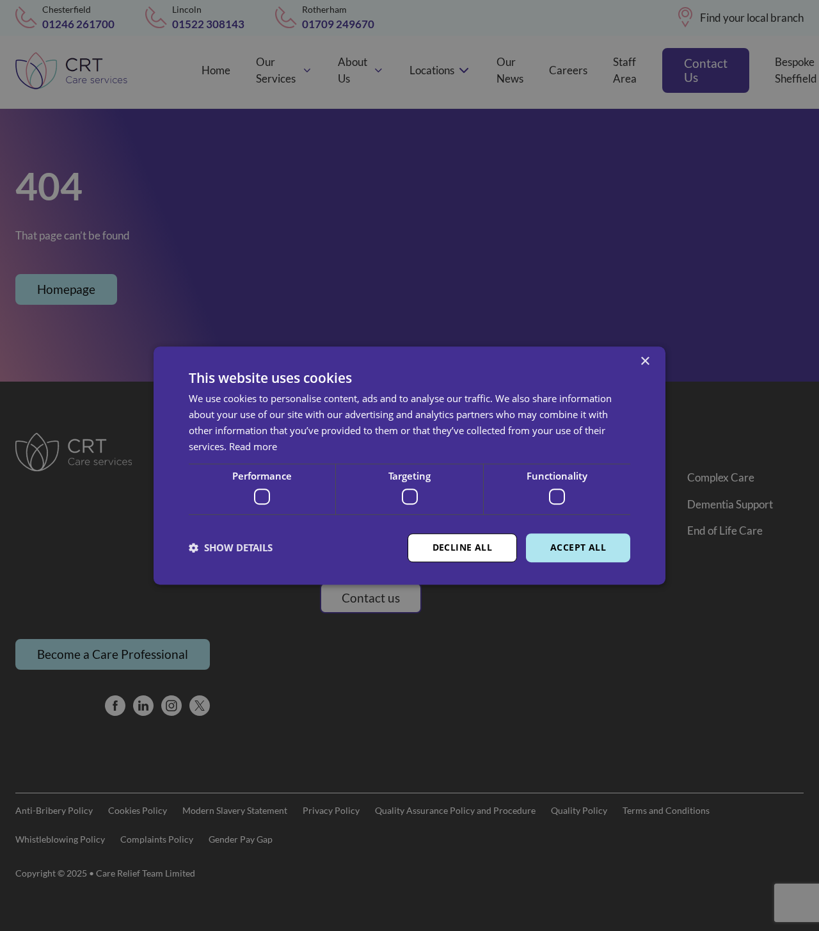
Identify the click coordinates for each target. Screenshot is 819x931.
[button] (231, 547)
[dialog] (409, 465)
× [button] (644, 361)
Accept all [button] (578, 547)
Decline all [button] (462, 547)
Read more (253, 446)
